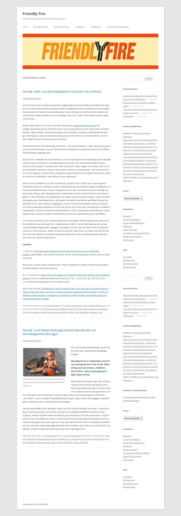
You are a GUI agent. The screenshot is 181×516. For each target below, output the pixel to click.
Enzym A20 (103, 146)
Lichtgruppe (128, 116)
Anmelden (127, 257)
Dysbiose (92, 309)
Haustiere (35, 312)
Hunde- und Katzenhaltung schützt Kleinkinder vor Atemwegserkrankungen (59, 332)
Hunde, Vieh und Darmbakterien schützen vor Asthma (62, 91)
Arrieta (49, 309)
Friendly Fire (34, 13)
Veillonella (93, 312)
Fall (28, 312)
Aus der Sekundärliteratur (94, 305)
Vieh (100, 312)
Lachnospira (52, 312)
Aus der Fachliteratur (73, 305)
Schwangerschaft (81, 442)
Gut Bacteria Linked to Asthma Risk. (59, 288)
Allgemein (127, 216)
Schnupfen (68, 442)
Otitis (53, 442)
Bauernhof (73, 309)
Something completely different (136, 233)
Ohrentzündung (43, 442)
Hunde (43, 312)
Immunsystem (99, 439)
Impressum (96, 27)
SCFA (77, 312)
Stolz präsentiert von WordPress (35, 504)
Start (25, 27)
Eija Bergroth (64, 439)
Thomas (126, 170)
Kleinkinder (31, 442)
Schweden (84, 312)
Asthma (56, 309)
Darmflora (83, 309)
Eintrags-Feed (128, 260)
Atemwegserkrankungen (47, 439)
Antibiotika (31, 439)
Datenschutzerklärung (118, 27)
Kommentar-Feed (130, 263)
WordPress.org (129, 267)
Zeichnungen (128, 240)
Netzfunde (127, 226)
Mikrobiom (62, 312)
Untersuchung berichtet (84, 125)
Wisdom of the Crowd (132, 236)
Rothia (71, 312)
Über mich (80, 27)
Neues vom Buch (130, 230)
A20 (43, 309)
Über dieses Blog (61, 27)
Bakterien (64, 309)
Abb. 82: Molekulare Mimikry (146, 167)
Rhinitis (60, 442)
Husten (89, 439)
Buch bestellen (40, 27)
